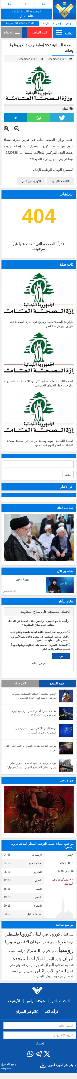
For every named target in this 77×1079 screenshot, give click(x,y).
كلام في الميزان (27, 1011)
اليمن (50, 959)
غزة (62, 941)
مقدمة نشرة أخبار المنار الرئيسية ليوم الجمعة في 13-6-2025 (34, 713)
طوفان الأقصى (29, 942)
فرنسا (70, 942)
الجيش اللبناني (44, 976)
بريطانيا (11, 951)
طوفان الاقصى (49, 942)
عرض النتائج (39, 663)
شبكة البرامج (36, 1001)
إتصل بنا (57, 23)
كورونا (26, 934)
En (9, 4)
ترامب (20, 951)
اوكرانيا (58, 959)
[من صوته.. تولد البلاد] (39, 809)
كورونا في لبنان (30, 181)
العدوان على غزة (35, 965)
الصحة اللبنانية (59, 181)
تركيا (29, 950)
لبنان (65, 108)
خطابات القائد (65, 508)
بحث (68, 474)
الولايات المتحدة (29, 958)
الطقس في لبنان (26, 971)
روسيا (66, 949)
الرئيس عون (60, 976)
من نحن (69, 23)
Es (43, 4)
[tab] (38, 612)
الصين (13, 971)
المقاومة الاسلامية (64, 965)
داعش (54, 951)
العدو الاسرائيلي (50, 970)
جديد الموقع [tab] (57, 683)
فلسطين (11, 934)
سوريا (10, 941)
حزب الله (42, 950)
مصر (71, 934)
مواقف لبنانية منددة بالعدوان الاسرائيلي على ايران (31, 747)
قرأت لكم (51, 1011)
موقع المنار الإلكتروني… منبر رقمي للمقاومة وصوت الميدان (36, 730)
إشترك (40, 1043)
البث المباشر (39, 32)
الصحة (71, 976)
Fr (26, 4)
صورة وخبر (67, 780)
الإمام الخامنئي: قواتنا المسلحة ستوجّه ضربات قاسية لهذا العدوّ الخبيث (34, 695)
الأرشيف (45, 23)
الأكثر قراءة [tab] (20, 683)
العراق (49, 965)
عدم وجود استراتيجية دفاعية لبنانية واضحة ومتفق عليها (38, 631)
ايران (68, 958)
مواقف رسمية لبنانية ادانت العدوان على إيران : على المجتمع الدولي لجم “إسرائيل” (32, 765)
